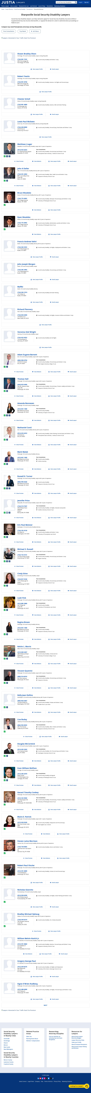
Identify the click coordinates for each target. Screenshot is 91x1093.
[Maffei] (9, 291)
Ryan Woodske (23, 217)
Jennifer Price (23, 500)
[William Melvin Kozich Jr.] (9, 943)
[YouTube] (40, 1078)
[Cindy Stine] (9, 578)
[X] (51, 1078)
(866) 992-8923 (22, 725)
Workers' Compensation (33, 1041)
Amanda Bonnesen (25, 403)
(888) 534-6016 (22, 676)
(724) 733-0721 (22, 555)
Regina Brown (23, 622)
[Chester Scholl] (9, 103)
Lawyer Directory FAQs (78, 1040)
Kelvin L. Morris (24, 646)
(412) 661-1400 (22, 409)
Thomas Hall (22, 379)
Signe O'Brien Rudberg (27, 984)
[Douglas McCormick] (9, 748)
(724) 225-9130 (22, 530)
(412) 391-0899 (22, 871)
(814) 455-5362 (22, 749)
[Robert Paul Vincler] (9, 870)
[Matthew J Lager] (9, 148)
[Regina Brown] (9, 626)
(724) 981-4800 (22, 105)
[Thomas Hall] (9, 383)
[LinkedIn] (38, 1078)
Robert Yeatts (23, 76)
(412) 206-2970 (22, 774)
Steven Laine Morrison (27, 841)
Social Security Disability (19, 9)
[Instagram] (44, 1078)
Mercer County (8, 1060)
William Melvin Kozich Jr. (28, 938)
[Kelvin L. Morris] (9, 651)
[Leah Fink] (9, 602)
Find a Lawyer (5, 6)
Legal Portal (31, 1081)
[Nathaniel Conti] (9, 432)
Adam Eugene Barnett (27, 354)
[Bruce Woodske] (9, 197)
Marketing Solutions (59, 6)
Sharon (6, 1043)
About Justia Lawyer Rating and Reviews (79, 1047)
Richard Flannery (25, 309)
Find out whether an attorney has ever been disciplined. (55, 1038)
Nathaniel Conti (24, 427)
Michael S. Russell (25, 549)
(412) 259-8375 (22, 967)
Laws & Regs (41, 6)
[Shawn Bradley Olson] (9, 58)
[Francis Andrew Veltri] (9, 246)
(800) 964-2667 (22, 701)
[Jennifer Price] (9, 505)
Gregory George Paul (26, 961)
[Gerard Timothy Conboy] (9, 797)
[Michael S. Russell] (9, 553)
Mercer (6, 1045)
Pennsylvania (30, 9)
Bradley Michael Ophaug (28, 914)
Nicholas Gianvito (25, 890)
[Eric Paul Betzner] (9, 529)
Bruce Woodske (24, 193)
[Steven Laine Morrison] (9, 845)
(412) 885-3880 (22, 603)
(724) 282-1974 (22, 292)
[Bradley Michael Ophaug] (9, 918)
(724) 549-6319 (22, 920)
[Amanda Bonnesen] (9, 407)
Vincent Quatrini (24, 671)
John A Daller (23, 168)
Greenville (6, 1038)
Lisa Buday (22, 719)
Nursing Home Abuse (32, 1038)
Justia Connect (23, 1081)
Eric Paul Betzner (24, 525)
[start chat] (86, 1086)
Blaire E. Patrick (24, 817)
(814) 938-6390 (22, 895)
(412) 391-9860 (22, 944)
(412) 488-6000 (22, 989)
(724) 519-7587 (22, 506)
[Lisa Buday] (9, 724)
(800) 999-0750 (22, 360)
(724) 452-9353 (22, 338)
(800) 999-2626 (22, 482)
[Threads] (46, 1078)
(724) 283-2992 (22, 270)
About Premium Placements (79, 1044)
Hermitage (7, 1041)
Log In (80, 2)
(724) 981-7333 (22, 59)
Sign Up (86, 2)
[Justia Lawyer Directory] (8, 2)
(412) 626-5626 (22, 822)
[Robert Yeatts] (9, 80)
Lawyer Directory (9, 9)
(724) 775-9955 (22, 198)
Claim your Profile (76, 1042)
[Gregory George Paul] (9, 965)
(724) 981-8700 (22, 82)
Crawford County (8, 1064)
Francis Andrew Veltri (27, 241)
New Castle (7, 1047)
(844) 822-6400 (22, 384)
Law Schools (33, 6)
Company (37, 1081)
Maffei (20, 286)
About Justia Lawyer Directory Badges (77, 1037)
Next (45, 1005)
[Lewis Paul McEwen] (9, 126)
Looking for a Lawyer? (76, 1086)
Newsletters (50, 6)
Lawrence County (8, 1062)
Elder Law (29, 1036)
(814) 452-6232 (22, 150)
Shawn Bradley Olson (26, 53)
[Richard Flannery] (9, 313)
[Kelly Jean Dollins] (9, 699)
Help (42, 1081)
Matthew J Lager (24, 144)
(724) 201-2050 (22, 174)
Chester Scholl (23, 99)
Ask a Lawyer (14, 6)
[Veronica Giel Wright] (9, 336)
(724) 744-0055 (22, 847)
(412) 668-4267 (22, 652)
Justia (2, 9)
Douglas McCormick (26, 744)
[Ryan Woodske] (9, 221)
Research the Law (24, 6)
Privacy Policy (57, 1081)
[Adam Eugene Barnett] (9, 359)
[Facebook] (42, 1078)
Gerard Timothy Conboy (28, 792)
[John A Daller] (9, 173)
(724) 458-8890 (22, 127)
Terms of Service (48, 1081)
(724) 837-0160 (22, 579)
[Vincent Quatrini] (9, 675)
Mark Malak (22, 452)
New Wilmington (8, 1049)
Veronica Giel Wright (26, 332)
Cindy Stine (22, 573)
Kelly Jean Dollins (25, 695)
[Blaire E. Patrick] (9, 821)
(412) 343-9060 (22, 798)
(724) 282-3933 (22, 247)
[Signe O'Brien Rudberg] (9, 988)
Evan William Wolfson (27, 768)
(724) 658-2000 (22, 315)
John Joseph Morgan (26, 264)
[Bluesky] (48, 1078)
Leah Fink (21, 598)
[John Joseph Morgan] (9, 268)
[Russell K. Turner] (9, 480)
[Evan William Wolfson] (9, 772)
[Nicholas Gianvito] (9, 894)
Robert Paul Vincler (26, 865)
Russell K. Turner (24, 476)
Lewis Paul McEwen (26, 121)
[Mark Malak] (9, 456)
